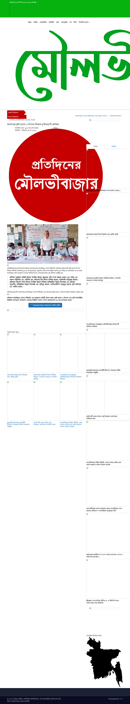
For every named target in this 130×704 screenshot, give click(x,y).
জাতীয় (36, 22)
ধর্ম (71, 22)
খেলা (57, 22)
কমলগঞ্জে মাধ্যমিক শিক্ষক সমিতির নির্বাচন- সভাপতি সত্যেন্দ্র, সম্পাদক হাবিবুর (45, 377)
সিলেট (33, 120)
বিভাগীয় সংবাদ (84, 22)
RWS (121, 699)
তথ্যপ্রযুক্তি (64, 22)
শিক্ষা (75, 22)
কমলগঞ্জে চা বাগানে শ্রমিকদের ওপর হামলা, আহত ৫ (85, 116)
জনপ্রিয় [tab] (114, 146)
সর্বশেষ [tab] (95, 146)
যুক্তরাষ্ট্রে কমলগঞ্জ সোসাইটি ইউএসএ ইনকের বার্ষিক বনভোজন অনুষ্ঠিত (18, 424)
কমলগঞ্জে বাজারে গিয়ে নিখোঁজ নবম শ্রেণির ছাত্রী (17, 376)
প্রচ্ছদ (29, 22)
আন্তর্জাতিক (43, 22)
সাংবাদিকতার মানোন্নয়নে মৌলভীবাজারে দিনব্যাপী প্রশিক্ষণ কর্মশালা (70, 377)
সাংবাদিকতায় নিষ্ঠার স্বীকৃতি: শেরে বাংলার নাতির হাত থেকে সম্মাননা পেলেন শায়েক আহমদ (71, 424)
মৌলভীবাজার (20, 120)
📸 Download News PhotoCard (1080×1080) (45, 305)
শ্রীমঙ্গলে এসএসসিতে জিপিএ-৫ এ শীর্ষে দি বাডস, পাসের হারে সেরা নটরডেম (102, 601)
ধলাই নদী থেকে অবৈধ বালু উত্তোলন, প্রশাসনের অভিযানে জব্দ (44, 423)
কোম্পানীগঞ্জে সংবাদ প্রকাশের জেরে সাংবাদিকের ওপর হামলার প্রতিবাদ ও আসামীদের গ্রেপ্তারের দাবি (104, 509)
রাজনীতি (51, 22)
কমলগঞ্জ (12, 120)
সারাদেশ (27, 120)
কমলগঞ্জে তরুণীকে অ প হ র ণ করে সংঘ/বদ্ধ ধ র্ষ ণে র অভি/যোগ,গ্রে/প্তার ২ (104, 555)
